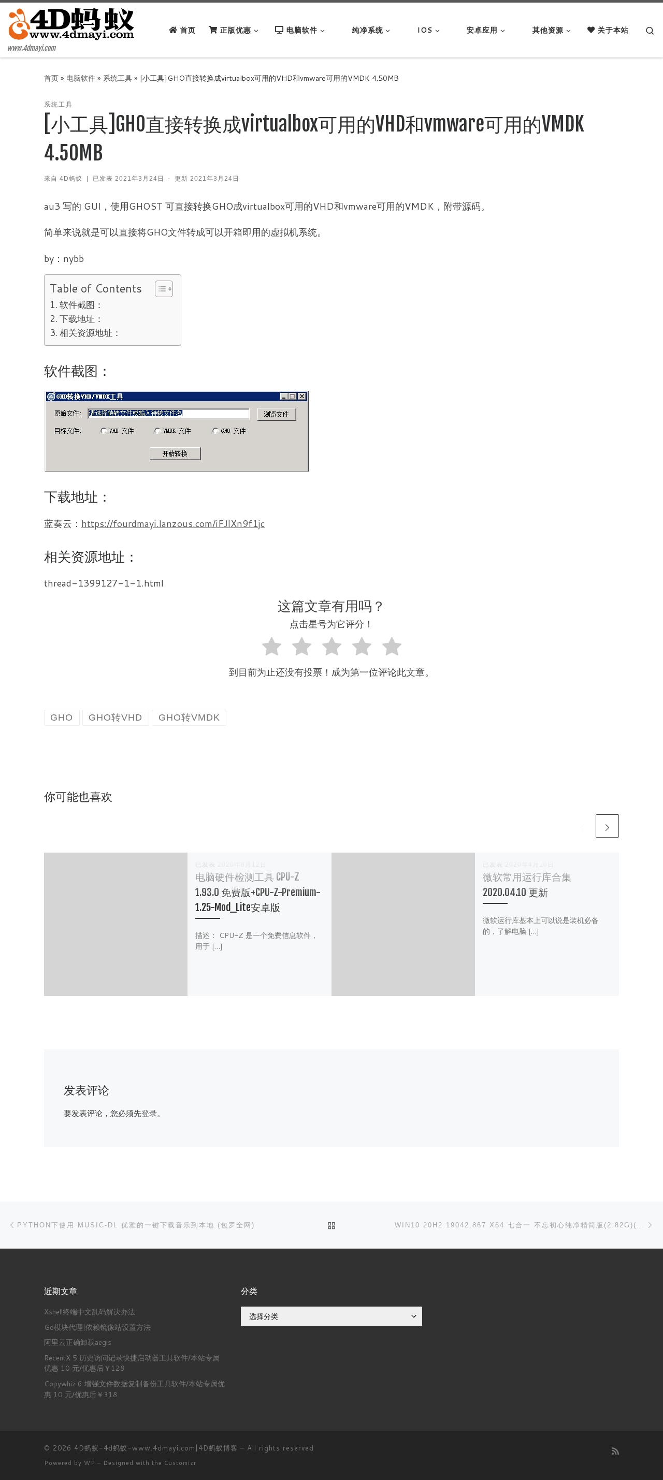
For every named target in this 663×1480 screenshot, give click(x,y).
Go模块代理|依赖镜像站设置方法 (97, 1327)
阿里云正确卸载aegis (77, 1342)
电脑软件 (80, 77)
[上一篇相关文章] (582, 826)
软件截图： (82, 304)
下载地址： (82, 318)
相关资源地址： (90, 332)
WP (89, 1463)
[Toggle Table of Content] (158, 289)
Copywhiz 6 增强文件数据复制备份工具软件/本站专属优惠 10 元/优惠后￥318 (134, 1389)
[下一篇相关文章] (607, 826)
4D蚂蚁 (71, 178)
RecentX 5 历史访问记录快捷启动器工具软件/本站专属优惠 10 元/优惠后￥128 (132, 1363)
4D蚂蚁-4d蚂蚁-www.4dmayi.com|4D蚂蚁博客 (156, 1448)
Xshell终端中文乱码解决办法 (89, 1311)
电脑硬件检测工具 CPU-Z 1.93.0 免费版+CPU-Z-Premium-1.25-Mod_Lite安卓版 (258, 891)
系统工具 (117, 77)
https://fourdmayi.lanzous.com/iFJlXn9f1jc (173, 523)
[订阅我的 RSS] (615, 1450)
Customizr (180, 1463)
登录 (149, 1113)
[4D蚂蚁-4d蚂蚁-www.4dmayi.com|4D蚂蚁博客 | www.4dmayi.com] (72, 23)
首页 (51, 77)
